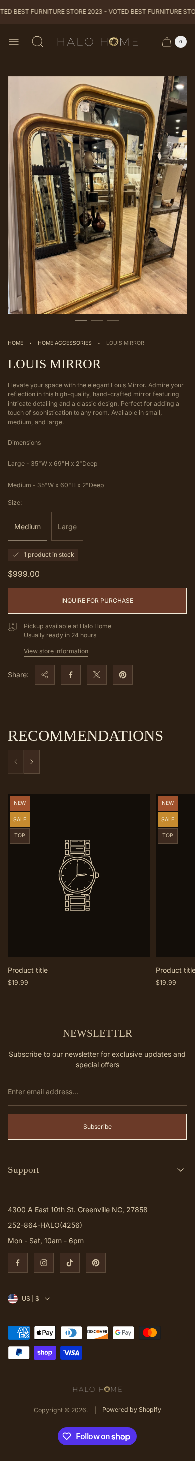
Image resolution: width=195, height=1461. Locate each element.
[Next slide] (32, 762)
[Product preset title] (79, 875)
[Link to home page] (98, 1389)
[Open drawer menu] (14, 42)
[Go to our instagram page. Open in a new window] (44, 1263)
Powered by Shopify (132, 1409)
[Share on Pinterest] (123, 675)
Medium (27, 526)
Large (67, 526)
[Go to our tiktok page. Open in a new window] (70, 1263)
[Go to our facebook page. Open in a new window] (18, 1263)
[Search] (38, 42)
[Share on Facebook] (71, 675)
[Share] (45, 675)
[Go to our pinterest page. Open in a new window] (96, 1263)
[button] (82, 320)
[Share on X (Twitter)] (97, 675)
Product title (28, 970)
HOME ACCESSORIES (65, 343)
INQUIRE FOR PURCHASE (98, 600)
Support (23, 1170)
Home (16, 343)
